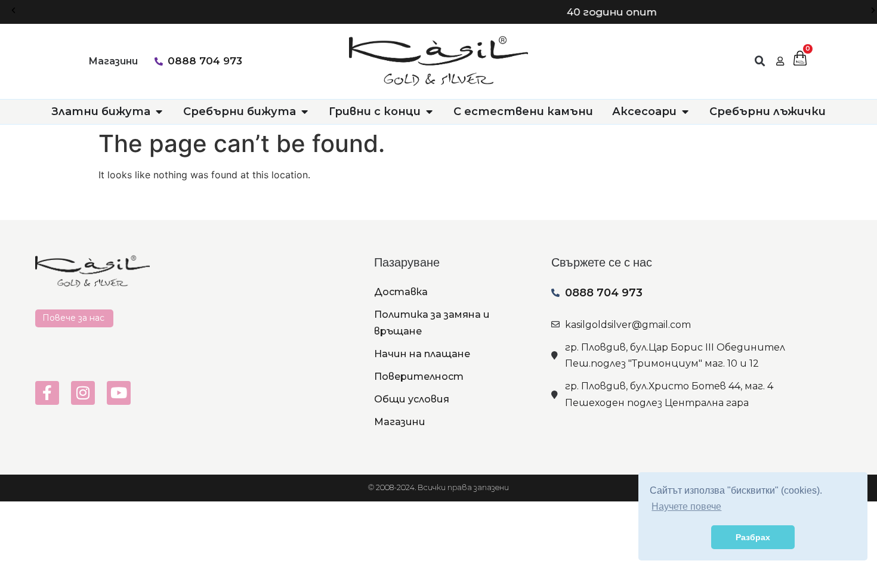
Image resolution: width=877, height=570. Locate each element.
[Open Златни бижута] (158, 111)
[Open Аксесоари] (685, 111)
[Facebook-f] (47, 393)
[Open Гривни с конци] (429, 111)
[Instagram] (83, 393)
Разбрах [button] (753, 537)
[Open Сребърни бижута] (304, 111)
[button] (13, 10)
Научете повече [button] (686, 506)
